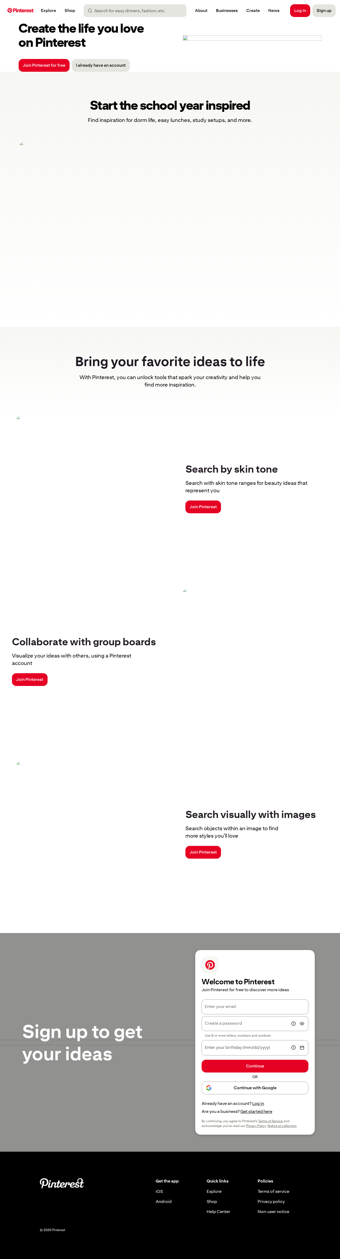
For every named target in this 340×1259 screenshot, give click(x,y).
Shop (212, 1201)
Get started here (256, 1111)
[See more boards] (170, 220)
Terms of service (273, 1191)
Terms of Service (270, 1121)
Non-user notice (273, 1211)
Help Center (218, 1211)
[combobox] (137, 10)
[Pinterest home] (20, 11)
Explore (214, 1191)
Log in (258, 1103)
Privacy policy (271, 1201)
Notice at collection (281, 1126)
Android (164, 1201)
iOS (159, 1191)
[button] (33, 285)
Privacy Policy (256, 1126)
